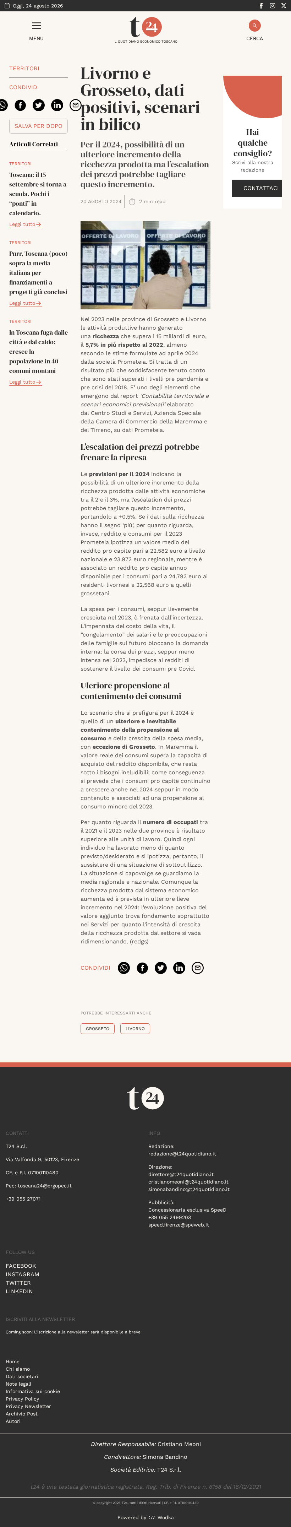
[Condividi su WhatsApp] (124, 968)
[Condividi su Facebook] (20, 105)
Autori (13, 1421)
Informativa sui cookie (33, 1391)
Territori (24, 68)
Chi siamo (18, 1369)
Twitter (18, 1282)
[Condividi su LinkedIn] (57, 105)
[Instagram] (272, 6)
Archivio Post (22, 1414)
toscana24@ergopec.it (45, 1185)
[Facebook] (261, 6)
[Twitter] (284, 6)
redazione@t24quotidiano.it (182, 1154)
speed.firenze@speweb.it (178, 1225)
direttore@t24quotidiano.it (181, 1174)
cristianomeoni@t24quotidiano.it (188, 1182)
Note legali (18, 1384)
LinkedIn (19, 1291)
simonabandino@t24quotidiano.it (189, 1189)
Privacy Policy (22, 1399)
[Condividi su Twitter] (39, 105)
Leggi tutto (22, 224)
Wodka (166, 1517)
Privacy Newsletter (28, 1406)
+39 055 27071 (23, 1199)
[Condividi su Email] (75, 105)
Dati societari (22, 1376)
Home (13, 1361)
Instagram (22, 1274)
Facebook (21, 1265)
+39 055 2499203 (169, 1217)
